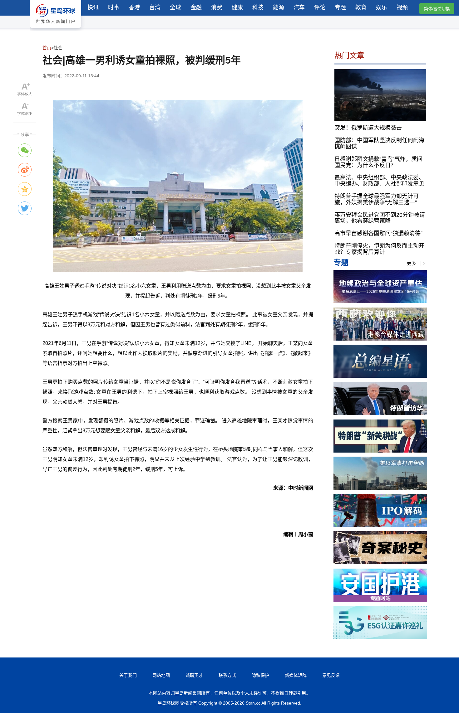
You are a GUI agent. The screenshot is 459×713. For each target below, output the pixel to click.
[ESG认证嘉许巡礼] (380, 637)
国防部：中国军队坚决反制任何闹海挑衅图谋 (379, 143)
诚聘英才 (194, 675)
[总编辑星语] (380, 376)
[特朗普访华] (380, 413)
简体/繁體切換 (437, 9)
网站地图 (161, 675)
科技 (258, 7)
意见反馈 (331, 675)
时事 (113, 7)
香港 (134, 7)
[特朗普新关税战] (380, 451)
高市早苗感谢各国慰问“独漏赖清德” (378, 233)
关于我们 (128, 675)
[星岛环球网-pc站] (55, 29)
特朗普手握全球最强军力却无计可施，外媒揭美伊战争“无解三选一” (376, 199)
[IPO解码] (380, 525)
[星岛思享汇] (380, 301)
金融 (196, 7)
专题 (340, 7)
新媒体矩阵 (296, 675)
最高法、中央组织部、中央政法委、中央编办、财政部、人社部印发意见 (379, 180)
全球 (175, 7)
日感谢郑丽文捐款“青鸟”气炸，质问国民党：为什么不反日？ (378, 162)
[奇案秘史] (380, 562)
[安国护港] (380, 600)
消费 (216, 7)
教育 (361, 7)
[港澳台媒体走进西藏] (380, 339)
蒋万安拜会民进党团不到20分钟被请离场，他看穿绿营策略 (379, 218)
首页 (46, 47)
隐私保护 (260, 675)
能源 (278, 7)
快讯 (93, 7)
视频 (402, 7)
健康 (237, 7)
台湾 (154, 7)
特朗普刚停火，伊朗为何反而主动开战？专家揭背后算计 (379, 249)
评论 (319, 7)
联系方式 (227, 675)
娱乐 (381, 7)
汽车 (299, 7)
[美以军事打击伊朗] (380, 488)
